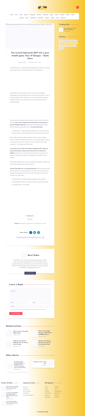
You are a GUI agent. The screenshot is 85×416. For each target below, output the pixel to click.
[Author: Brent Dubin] (23, 254)
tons (41, 223)
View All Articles (30, 273)
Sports (56, 14)
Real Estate (40, 17)
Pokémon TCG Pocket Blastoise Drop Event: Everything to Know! (44, 342)
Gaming (51, 14)
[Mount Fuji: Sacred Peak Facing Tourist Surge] (3, 388)
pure (35, 223)
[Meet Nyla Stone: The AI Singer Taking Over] (61, 30)
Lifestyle (22, 17)
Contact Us (62, 17)
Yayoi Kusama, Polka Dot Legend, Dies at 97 (12, 402)
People (68, 43)
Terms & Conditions (28, 395)
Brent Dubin (33, 255)
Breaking (62, 43)
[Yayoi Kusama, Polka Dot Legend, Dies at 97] (3, 403)
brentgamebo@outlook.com (33, 267)
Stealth (38, 223)
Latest (61, 40)
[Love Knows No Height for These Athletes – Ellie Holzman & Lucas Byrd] (3, 394)
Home (11, 14)
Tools (57, 17)
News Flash (74, 40)
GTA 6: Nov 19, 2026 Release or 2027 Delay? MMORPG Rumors (45, 333)
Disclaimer (26, 393)
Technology (32, 14)
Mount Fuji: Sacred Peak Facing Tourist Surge (12, 387)
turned (44, 223)
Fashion (47, 17)
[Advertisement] (30, 82)
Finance (26, 14)
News (16, 14)
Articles (52, 17)
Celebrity (62, 14)
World (20, 14)
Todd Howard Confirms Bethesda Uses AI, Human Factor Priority (20, 342)
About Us (25, 387)
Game (29, 223)
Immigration (33, 17)
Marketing (45, 14)
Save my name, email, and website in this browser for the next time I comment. (28, 309)
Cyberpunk (22, 223)
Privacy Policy (27, 391)
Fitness (73, 14)
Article (61, 45)
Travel (26, 17)
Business (39, 14)
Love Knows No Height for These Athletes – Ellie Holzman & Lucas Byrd (12, 395)
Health (67, 14)
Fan (26, 223)
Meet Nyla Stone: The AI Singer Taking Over (70, 29)
